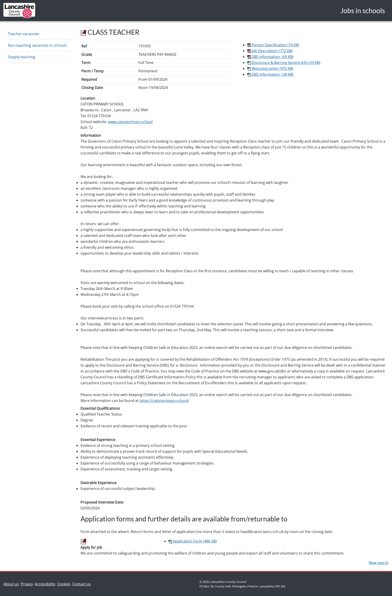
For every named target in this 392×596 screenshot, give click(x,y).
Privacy (27, 583)
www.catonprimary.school (130, 121)
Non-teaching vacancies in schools (37, 45)
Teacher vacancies (23, 33)
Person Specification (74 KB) (275, 44)
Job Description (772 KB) (272, 50)
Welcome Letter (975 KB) (272, 68)
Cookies (64, 583)
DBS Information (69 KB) (272, 56)
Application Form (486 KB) (194, 541)
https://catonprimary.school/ (164, 400)
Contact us (82, 583)
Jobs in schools (363, 10)
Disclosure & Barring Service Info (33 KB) (285, 62)
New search (379, 562)
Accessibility (45, 583)
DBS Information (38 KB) (272, 74)
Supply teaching (21, 56)
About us (12, 583)
